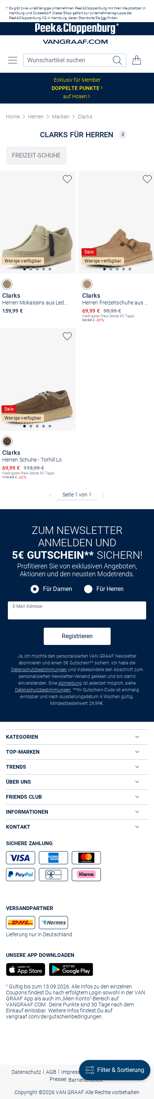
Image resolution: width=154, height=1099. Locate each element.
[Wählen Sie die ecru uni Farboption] (7, 284)
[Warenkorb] (136, 59)
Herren (36, 117)
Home (13, 117)
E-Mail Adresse (27, 606)
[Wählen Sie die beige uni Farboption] (87, 284)
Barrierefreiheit (85, 1080)
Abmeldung (70, 683)
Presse (57, 1079)
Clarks (85, 117)
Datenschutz (26, 1072)
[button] (12, 60)
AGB (51, 1072)
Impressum (74, 1072)
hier (104, 18)
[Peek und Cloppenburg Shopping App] (25, 969)
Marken (61, 117)
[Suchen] (118, 60)
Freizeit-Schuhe (36, 155)
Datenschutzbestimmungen (39, 669)
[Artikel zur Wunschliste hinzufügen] (67, 179)
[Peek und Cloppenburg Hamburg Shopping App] (69, 969)
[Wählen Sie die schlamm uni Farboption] (7, 441)
